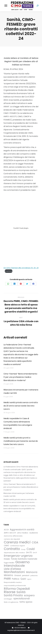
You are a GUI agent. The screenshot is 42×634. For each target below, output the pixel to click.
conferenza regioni (17, 546)
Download (8, 271)
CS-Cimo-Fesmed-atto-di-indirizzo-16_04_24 (21, 268)
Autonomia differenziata (13, 536)
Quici (23, 578)
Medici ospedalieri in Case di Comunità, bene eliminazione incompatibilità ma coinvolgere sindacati (18, 423)
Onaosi (17, 575)
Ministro (8, 575)
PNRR (7, 578)
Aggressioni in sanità (22, 529)
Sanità (21, 592)
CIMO (6, 545)
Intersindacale (14, 565)
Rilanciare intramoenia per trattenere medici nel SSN (21, 391)
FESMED (7, 559)
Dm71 (35, 552)
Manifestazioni (14, 572)
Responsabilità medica (13, 582)
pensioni (25, 575)
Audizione (33, 532)
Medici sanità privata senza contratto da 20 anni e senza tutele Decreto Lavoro (21, 405)
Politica (15, 578)
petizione (34, 575)
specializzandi (21, 598)
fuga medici (9, 562)
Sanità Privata (13, 595)
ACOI (6, 529)
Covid (31, 549)
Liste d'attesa (12, 568)
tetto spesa (25, 601)
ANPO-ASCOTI (10, 532)
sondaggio (8, 599)
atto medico (22, 532)
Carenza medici (17, 542)
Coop (23, 549)
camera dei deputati (12, 539)
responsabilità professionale (15, 585)
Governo (22, 562)
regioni (29, 579)
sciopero (29, 595)
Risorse (9, 592)
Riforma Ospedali (17, 588)
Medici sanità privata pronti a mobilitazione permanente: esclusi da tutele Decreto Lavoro (21, 441)
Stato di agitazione (11, 602)
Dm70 (29, 552)
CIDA (35, 542)
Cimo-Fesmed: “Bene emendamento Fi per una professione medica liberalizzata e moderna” (20, 377)
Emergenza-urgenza (18, 555)
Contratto (12, 548)
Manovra (31, 572)
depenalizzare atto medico (14, 552)
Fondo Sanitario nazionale (24, 558)
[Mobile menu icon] (6, 5)
